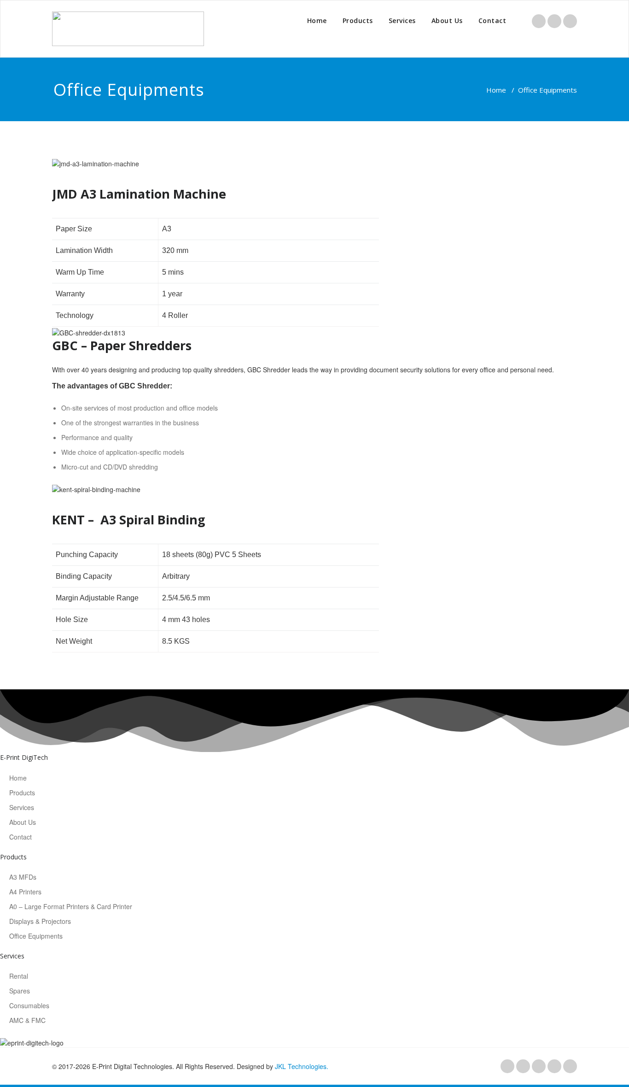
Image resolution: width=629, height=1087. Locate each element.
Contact (492, 20)
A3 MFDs (22, 876)
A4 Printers (25, 891)
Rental (18, 976)
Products (358, 20)
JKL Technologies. (301, 1066)
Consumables (29, 1005)
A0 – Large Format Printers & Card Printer (70, 906)
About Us (447, 20)
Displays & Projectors (40, 921)
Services (402, 20)
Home (317, 20)
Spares (19, 990)
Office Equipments (36, 935)
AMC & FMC (27, 1020)
